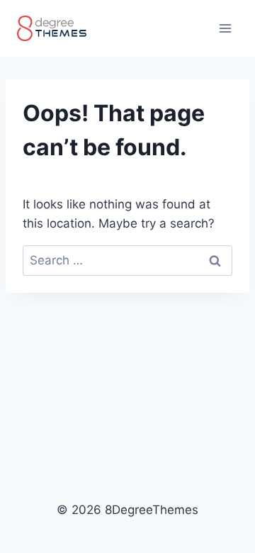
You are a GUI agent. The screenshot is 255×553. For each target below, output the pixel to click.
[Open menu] (225, 28)
